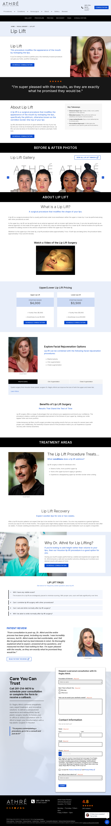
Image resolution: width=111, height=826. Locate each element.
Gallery (56, 11)
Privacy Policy (89, 769)
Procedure (39, 18)
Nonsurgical (34, 11)
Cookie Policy (35, 821)
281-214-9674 (23, 688)
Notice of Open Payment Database (67, 821)
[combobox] (60, 754)
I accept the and (77, 769)
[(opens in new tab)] (55, 260)
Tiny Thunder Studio (39, 819)
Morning (63, 690)
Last (82, 731)
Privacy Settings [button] (10, 821)
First (60, 731)
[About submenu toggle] (51, 11)
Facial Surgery (22, 26)
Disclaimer (42, 821)
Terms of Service (74, 769)
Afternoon (64, 693)
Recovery (60, 18)
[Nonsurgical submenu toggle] (41, 11)
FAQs (69, 18)
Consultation (80, 18)
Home (13, 26)
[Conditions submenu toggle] (27, 11)
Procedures (8, 11)
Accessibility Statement (52, 821)
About (47, 11)
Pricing (50, 18)
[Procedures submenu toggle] (14, 11)
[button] (8, 177)
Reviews (65, 11)
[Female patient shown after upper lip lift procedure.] (32, 177)
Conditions (21, 11)
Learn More (15, 391)
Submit (62, 786)
